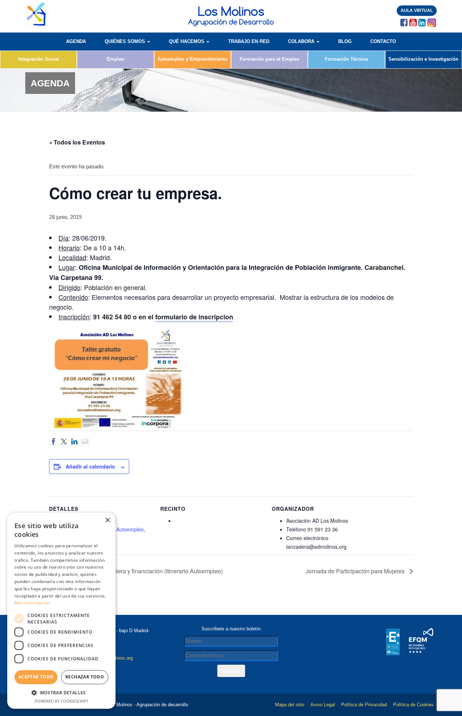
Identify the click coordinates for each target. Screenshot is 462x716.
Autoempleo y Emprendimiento (192, 59)
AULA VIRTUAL (417, 10)
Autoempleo (130, 529)
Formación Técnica (346, 59)
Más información (32, 603)
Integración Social (38, 59)
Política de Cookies (413, 704)
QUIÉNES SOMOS (126, 41)
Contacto (383, 41)
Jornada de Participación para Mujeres (356, 571)
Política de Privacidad (364, 704)
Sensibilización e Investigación (423, 59)
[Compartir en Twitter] (64, 441)
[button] (61, 692)
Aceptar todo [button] (36, 677)
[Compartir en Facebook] (53, 441)
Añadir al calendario (90, 466)
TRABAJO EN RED (248, 41)
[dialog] (61, 611)
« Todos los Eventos (77, 142)
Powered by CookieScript (61, 701)
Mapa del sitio (289, 704)
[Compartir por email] (84, 441)
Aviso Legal (322, 704)
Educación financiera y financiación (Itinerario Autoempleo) (146, 571)
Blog (345, 41)
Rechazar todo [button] (84, 677)
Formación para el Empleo (269, 59)
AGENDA (76, 41)
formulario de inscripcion (194, 317)
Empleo (115, 59)
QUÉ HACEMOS (187, 41)
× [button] (107, 520)
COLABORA (302, 41)
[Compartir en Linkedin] (74, 441)
